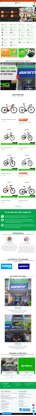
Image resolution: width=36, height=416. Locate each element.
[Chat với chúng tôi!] (34, 414)
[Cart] (34, 3)
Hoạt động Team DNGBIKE (5, 404)
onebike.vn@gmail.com (5, 396)
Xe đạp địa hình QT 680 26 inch (23, 200)
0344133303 (4, 395)
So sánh (1, 415)
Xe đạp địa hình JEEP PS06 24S (6, 200)
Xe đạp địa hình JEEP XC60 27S (23, 147)
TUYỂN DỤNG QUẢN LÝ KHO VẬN (26, 364)
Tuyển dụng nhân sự (4, 406)
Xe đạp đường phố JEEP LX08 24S (6, 147)
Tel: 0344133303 (18, 344)
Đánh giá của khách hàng (5, 407)
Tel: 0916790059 (18, 308)
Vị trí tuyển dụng (21, 404)
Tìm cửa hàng (3, 408)
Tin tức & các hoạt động (4, 409)
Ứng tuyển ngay (20, 405)
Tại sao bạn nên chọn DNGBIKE (23, 406)
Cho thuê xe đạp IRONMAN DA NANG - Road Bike (8, 119)
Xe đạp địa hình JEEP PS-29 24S (6, 173)
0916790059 (8, 395)
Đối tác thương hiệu (4, 405)
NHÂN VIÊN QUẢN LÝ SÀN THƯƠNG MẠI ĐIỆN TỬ (9, 372)
